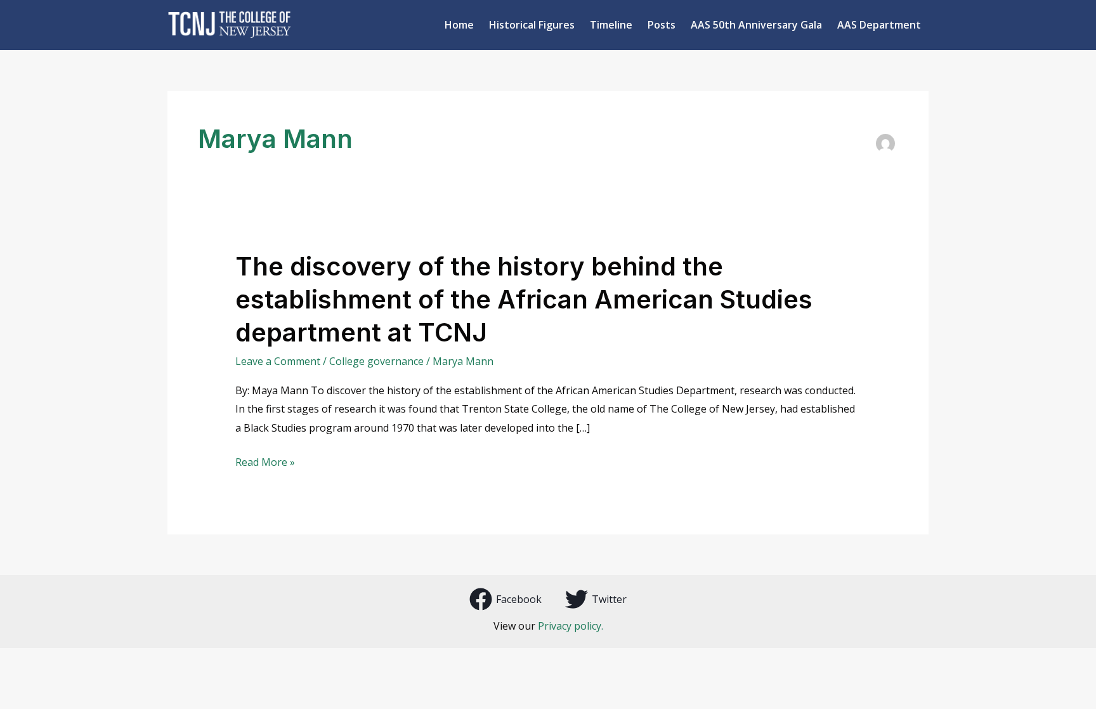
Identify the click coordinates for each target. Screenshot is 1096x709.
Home (459, 25)
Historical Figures (532, 25)
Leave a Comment (277, 361)
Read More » (265, 462)
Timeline (611, 25)
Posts (661, 25)
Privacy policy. (570, 626)
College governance (376, 361)
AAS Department (879, 25)
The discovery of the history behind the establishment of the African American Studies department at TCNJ (523, 299)
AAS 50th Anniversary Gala (756, 25)
